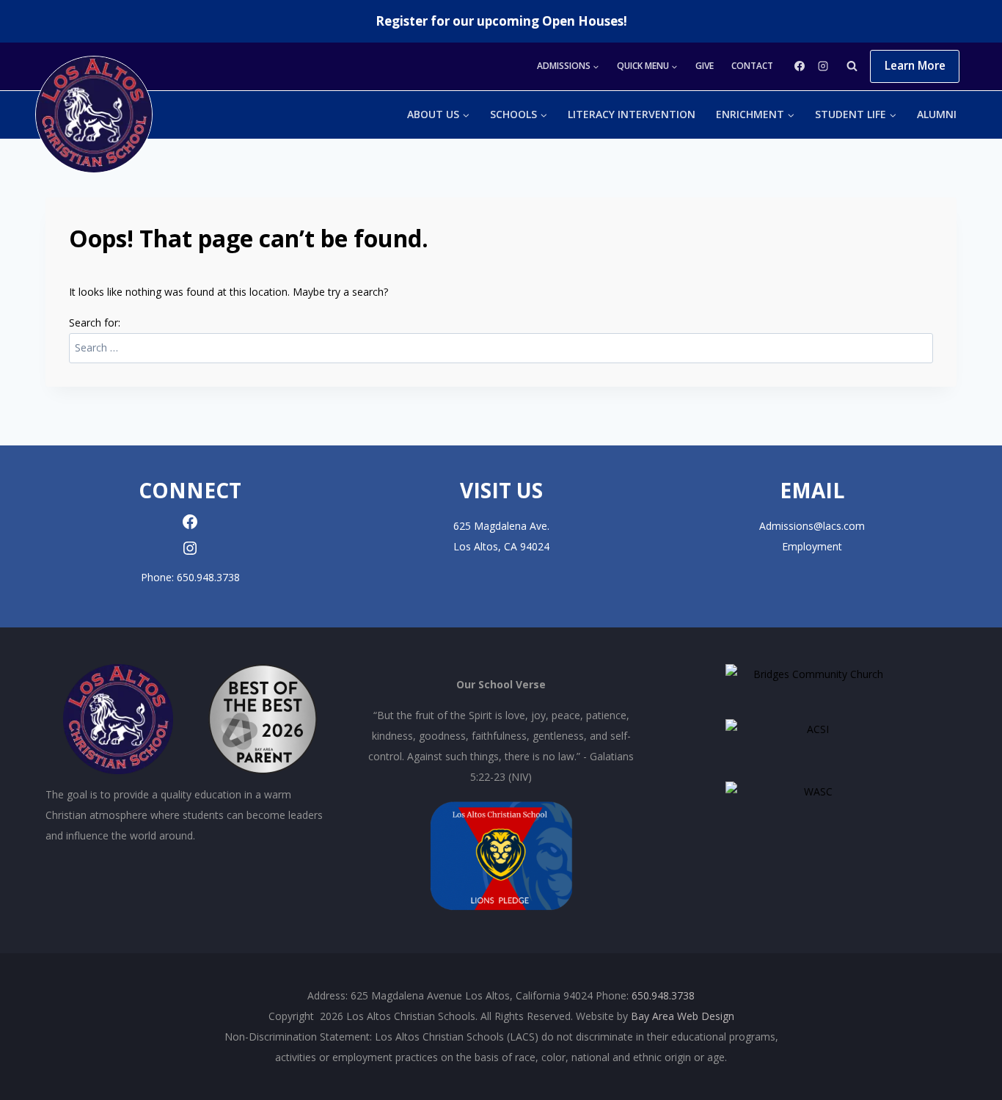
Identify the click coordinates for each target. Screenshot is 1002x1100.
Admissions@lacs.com (812, 526)
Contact (752, 65)
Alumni (937, 114)
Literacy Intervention (631, 114)
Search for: (94, 322)
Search (919, 338)
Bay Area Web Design (682, 1016)
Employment (812, 546)
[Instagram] (823, 66)
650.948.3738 (208, 577)
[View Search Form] (852, 66)
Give (704, 65)
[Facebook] (799, 66)
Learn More (915, 65)
